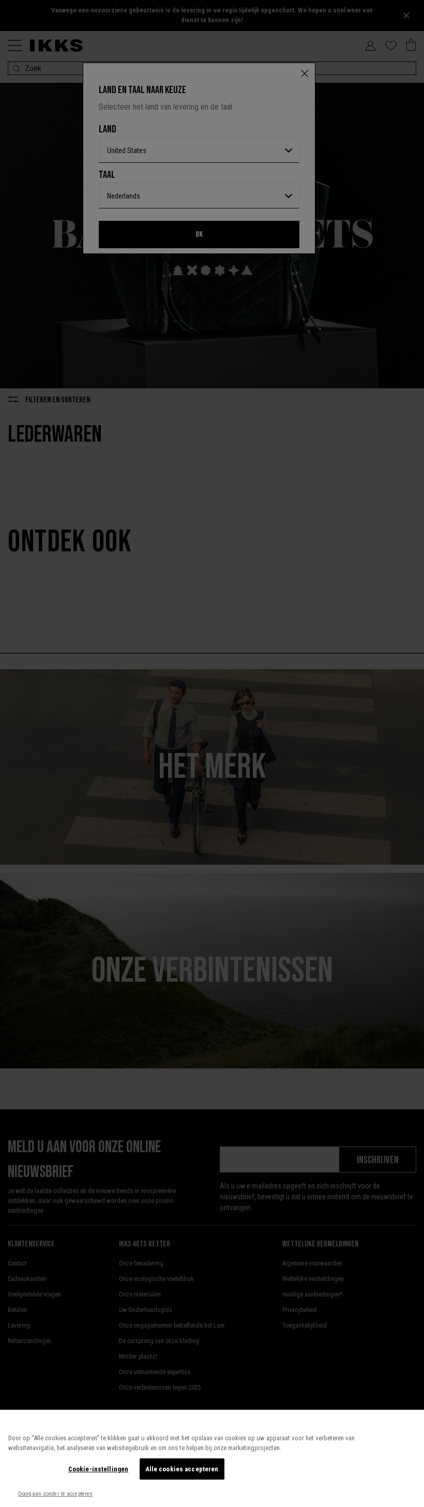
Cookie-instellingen (98, 1469)
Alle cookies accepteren (182, 1469)
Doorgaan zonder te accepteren (55, 1493)
